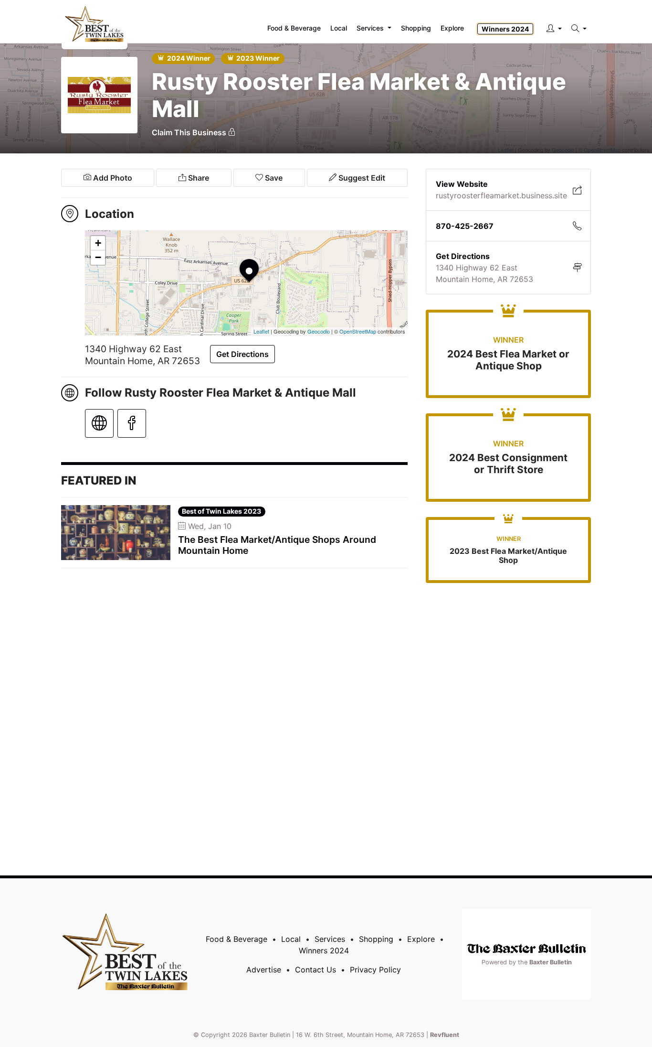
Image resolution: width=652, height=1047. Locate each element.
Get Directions (242, 354)
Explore (452, 28)
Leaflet (261, 331)
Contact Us (315, 969)
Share (197, 178)
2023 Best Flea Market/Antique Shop (508, 555)
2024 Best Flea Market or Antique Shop (508, 360)
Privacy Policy (375, 969)
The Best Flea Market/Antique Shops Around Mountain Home (277, 545)
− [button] (98, 257)
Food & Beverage (236, 939)
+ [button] (98, 243)
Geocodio (318, 331)
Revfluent (444, 1034)
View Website (462, 184)
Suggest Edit (361, 178)
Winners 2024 (505, 29)
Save (273, 178)
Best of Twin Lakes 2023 (221, 511)
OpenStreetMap (357, 331)
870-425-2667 (465, 226)
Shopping (376, 939)
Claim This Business (190, 132)
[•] (239, 259)
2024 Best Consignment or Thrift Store (508, 463)
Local (291, 939)
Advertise (263, 969)
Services (330, 939)
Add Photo (111, 178)
